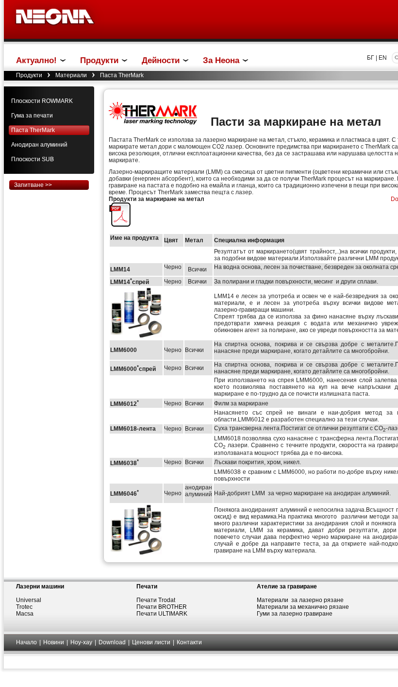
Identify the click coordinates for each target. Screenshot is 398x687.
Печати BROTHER (161, 606)
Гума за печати (32, 115)
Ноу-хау (81, 642)
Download (112, 642)
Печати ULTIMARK (161, 613)
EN (383, 57)
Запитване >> (33, 185)
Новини (53, 642)
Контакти (189, 642)
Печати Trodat (155, 600)
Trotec (24, 606)
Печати (146, 586)
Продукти (29, 75)
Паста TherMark (33, 130)
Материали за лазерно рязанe (300, 600)
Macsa (24, 613)
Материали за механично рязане (303, 606)
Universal (28, 600)
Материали (71, 75)
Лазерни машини (40, 586)
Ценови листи (151, 642)
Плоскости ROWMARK (42, 101)
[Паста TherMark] (121, 224)
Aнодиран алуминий (39, 144)
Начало (26, 642)
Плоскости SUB (32, 159)
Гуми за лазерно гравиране (294, 613)
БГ (370, 57)
